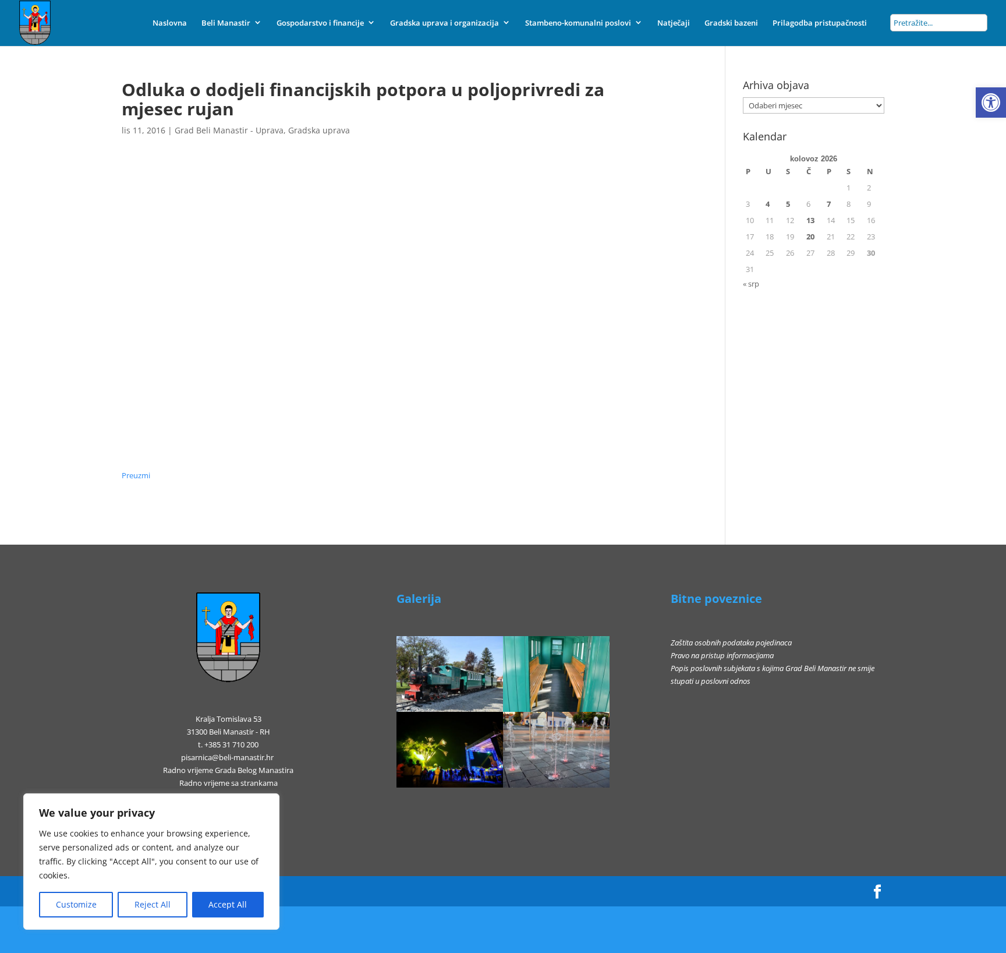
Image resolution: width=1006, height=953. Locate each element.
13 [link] (810, 220)
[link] (991, 102)
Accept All (227, 904)
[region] (151, 861)
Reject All (152, 904)
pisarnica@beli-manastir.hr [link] (227, 757)
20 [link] (810, 236)
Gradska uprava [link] (319, 130)
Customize (76, 904)
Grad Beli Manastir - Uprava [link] (229, 130)
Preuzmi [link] (136, 475)
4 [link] (768, 204)
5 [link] (788, 204)
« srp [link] (751, 283)
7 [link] (829, 204)
